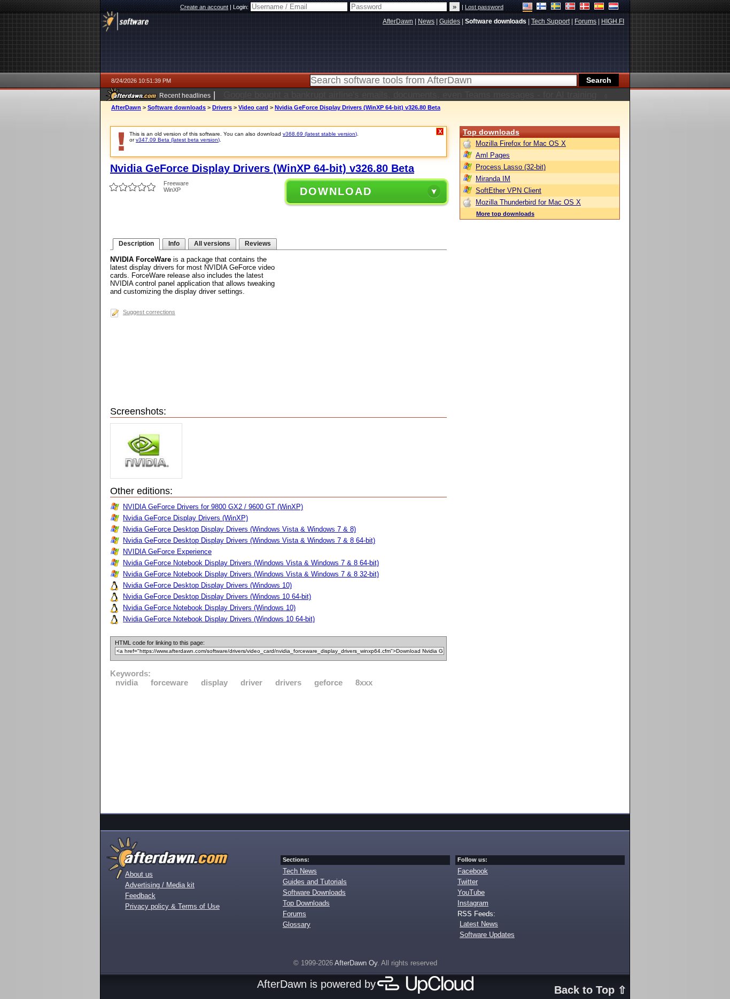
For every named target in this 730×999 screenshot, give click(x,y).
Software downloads (176, 107)
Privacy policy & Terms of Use (172, 906)
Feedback (140, 896)
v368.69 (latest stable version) (320, 134)
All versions (212, 243)
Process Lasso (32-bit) (511, 167)
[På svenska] (556, 7)
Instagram (472, 903)
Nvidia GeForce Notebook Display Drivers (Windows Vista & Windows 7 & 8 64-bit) (251, 563)
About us (139, 874)
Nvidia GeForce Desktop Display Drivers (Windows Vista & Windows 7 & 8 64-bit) (249, 540)
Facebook (472, 871)
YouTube (471, 892)
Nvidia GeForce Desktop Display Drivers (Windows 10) (207, 585)
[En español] (599, 7)
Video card (253, 107)
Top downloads (491, 132)
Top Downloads (306, 903)
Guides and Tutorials (315, 882)
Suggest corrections (149, 312)
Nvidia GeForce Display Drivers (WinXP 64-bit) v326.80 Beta (357, 107)
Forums (294, 914)
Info (174, 243)
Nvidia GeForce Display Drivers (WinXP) (185, 518)
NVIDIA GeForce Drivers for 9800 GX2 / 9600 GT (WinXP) (213, 507)
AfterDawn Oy (356, 963)
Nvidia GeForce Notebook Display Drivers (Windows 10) (209, 608)
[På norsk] (570, 7)
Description (136, 243)
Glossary (296, 924)
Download (336, 191)
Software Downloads (314, 892)
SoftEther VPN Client (508, 190)
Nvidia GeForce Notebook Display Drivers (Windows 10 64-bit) (219, 619)
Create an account (204, 7)
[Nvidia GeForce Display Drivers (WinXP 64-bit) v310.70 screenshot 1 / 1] (149, 476)
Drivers (222, 107)
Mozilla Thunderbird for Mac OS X (528, 202)
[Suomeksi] (542, 7)
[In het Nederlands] (614, 7)
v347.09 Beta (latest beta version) (178, 140)
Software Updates (487, 935)
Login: (241, 7)
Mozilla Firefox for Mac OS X (521, 143)
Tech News (300, 871)
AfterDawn (126, 107)
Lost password (484, 7)
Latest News (479, 924)
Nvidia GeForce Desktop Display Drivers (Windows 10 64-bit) (217, 596)
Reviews (258, 243)
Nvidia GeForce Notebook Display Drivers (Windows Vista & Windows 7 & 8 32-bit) (251, 574)
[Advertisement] (278, 748)
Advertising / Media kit (160, 885)
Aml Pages (493, 155)
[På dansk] (585, 7)
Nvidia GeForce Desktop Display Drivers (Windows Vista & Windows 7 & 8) (239, 529)
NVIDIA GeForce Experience (167, 552)
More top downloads (505, 213)
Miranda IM (493, 179)
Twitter (467, 882)
